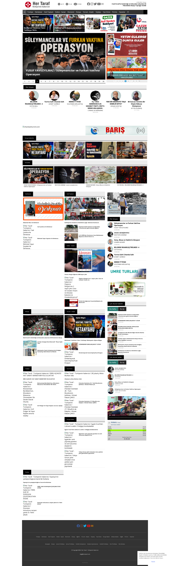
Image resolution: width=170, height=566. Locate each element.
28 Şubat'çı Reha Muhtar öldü (73, 379)
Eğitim (78, 536)
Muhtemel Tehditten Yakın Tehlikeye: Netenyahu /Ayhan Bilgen (83, 340)
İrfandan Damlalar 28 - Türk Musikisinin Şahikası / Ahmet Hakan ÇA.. (90, 383)
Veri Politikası (113, 544)
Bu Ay (122, 309)
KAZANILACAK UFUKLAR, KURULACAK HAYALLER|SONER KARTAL (128, 327)
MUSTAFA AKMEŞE (120, 235)
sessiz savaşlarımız (121, 233)
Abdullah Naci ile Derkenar (31, 222)
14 (78, 81)
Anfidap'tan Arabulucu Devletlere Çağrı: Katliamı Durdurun (82, 222)
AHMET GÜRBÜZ (33, 104)
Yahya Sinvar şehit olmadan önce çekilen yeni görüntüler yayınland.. (91, 452)
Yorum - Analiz (88, 12)
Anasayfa (47, 544)
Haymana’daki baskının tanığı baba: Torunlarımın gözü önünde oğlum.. (89, 227)
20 (103, 81)
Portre (114, 12)
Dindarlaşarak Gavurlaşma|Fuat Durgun (91, 353)
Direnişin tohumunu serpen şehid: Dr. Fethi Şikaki (49, 503)
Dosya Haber (106, 536)
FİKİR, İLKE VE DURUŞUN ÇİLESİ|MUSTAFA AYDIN (49, 487)
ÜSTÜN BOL (118, 250)
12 (70, 81)
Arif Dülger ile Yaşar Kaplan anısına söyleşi (49, 405)
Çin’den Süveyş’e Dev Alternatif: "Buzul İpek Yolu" (49, 342)
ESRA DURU (136, 106)
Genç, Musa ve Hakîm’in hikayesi (127, 240)
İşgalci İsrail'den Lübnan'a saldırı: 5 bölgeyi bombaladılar (81, 429)
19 (99, 81)
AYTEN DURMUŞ (115, 108)
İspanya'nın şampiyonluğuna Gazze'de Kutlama (37, 482)
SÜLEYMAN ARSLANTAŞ (54, 104)
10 (62, 81)
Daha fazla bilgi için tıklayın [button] (156, 558)
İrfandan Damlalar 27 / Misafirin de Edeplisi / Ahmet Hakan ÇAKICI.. (89, 402)
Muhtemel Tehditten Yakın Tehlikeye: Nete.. (34, 29)
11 (66, 81)
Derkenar (38, 12)
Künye (53, 544)
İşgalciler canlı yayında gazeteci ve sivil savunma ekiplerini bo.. (90, 434)
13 (74, 81)
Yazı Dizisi (106, 12)
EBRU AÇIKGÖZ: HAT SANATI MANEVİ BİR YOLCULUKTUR (39, 379)
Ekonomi (71, 12)
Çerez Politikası (60, 544)
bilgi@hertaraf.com (85, 554)
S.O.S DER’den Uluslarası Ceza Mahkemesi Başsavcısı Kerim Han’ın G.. (91, 235)
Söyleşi (98, 12)
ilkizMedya (85, 562)
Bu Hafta (112, 309)
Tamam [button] (153, 561)
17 (91, 81)
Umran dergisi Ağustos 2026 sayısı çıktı (76, 274)
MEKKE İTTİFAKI (120, 262)
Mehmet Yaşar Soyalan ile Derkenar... (48, 238)
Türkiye (30, 12)
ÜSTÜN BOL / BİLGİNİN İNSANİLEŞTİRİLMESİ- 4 (130, 185)
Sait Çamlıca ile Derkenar (44, 226)
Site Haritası (122, 544)
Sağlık (121, 536)
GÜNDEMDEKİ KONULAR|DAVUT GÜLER (90, 344)
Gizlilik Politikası (104, 544)
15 (83, 81)
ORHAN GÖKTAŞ (95, 106)
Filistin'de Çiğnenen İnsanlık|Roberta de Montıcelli (90, 301)
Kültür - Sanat (60, 12)
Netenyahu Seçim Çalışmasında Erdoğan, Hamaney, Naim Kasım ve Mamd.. (49, 351)
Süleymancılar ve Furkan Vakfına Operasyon (128, 389)
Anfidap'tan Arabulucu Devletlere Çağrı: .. (68, 29)
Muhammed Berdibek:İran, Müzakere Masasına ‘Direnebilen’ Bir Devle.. (48, 383)
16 (87, 81)
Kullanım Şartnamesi (92, 544)
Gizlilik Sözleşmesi (81, 544)
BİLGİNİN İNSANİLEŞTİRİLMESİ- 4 (126, 247)
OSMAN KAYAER (119, 242)
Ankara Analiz (114, 536)
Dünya (78, 12)
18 (95, 81)
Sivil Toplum (48, 12)
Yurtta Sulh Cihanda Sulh (124, 255)
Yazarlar (122, 12)
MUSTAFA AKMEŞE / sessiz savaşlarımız (66, 185)
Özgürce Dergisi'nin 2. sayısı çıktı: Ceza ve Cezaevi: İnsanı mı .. (91, 279)
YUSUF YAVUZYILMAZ (121, 228)
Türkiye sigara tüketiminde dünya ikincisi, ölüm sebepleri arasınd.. (130, 339)
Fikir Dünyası (30, 87)
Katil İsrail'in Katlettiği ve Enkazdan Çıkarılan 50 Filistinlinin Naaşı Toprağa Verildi (47, 337)
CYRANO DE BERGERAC (75, 110)
